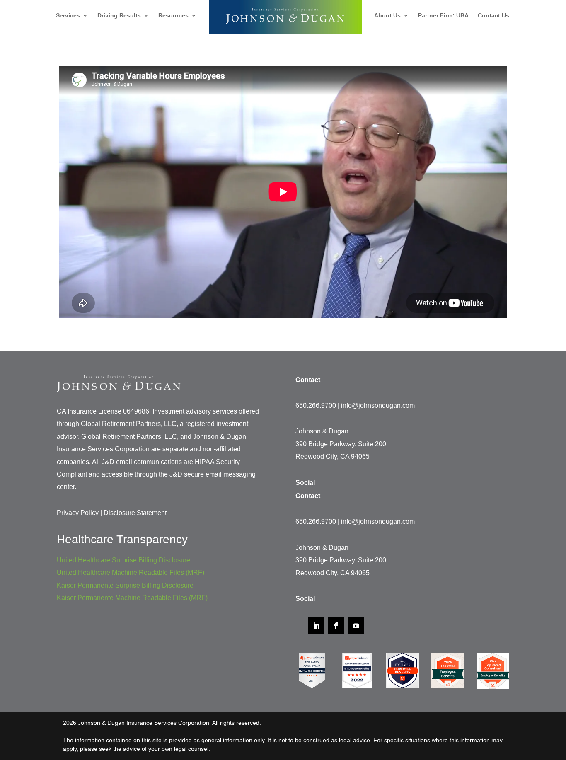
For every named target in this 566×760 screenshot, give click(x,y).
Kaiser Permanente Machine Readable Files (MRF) (132, 597)
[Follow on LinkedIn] (316, 625)
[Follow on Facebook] (336, 625)
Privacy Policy (78, 512)
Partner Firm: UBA (443, 15)
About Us (387, 15)
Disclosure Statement (135, 512)
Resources (173, 15)
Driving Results (119, 15)
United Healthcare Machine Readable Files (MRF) (130, 572)
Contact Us (493, 15)
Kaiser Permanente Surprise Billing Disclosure (125, 585)
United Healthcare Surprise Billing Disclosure (123, 560)
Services (68, 15)
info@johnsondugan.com (378, 405)
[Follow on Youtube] (356, 625)
